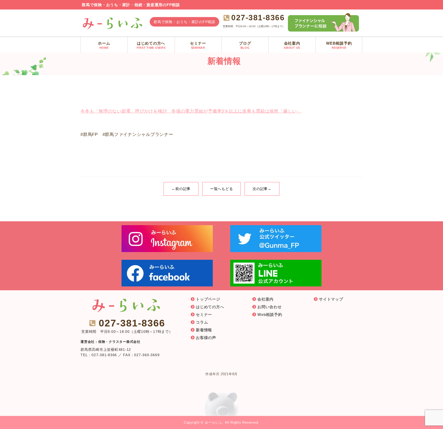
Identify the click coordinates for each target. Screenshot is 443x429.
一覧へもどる (221, 189)
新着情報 (204, 330)
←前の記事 (181, 189)
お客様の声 (206, 337)
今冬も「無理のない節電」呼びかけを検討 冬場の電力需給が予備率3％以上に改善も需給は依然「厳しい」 (190, 111)
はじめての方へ (210, 307)
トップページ (208, 299)
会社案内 (265, 299)
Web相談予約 (269, 314)
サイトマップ (331, 299)
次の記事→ (262, 189)
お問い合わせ (269, 307)
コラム (202, 322)
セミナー (204, 314)
